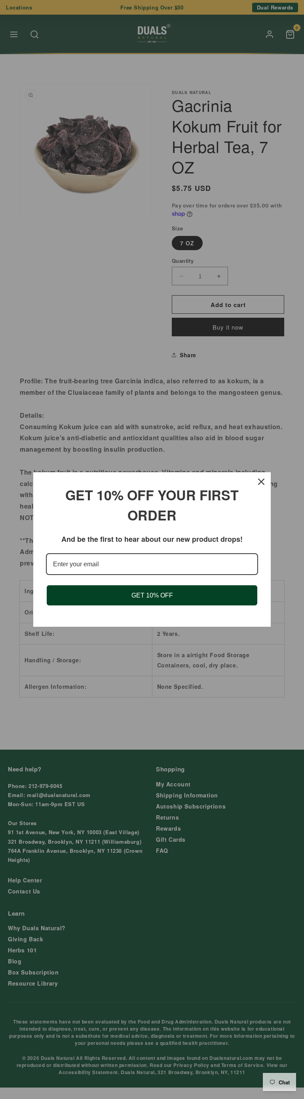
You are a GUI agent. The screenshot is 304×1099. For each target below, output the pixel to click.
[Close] (261, 481)
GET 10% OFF (152, 595)
